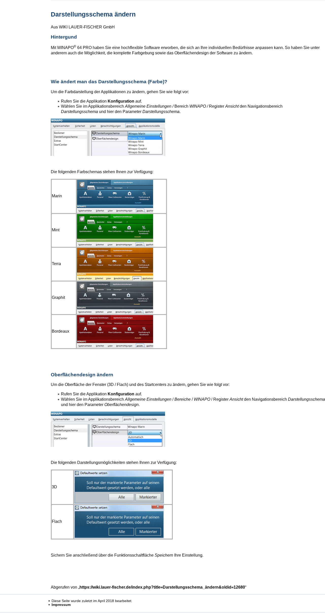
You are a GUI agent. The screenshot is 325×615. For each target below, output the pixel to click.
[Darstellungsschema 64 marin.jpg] (115, 196)
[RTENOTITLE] (108, 429)
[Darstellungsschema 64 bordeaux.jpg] (115, 331)
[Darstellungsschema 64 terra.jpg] (115, 264)
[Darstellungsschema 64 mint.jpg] (115, 230)
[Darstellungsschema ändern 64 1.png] (108, 137)
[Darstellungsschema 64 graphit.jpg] (115, 297)
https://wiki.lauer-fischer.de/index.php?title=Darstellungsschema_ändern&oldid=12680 (162, 587)
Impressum (61, 605)
